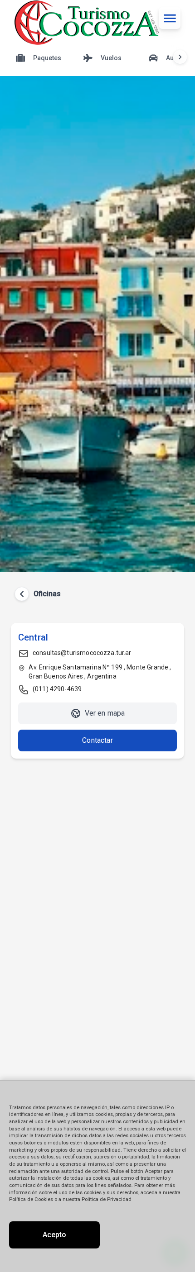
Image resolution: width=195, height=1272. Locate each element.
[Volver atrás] (22, 594)
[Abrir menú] (169, 18)
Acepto (54, 1234)
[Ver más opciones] (180, 57)
